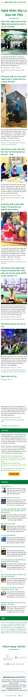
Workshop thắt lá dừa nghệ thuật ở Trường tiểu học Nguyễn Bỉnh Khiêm (12, 206)
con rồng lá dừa (14, 448)
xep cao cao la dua (6, 622)
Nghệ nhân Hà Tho (9, 376)
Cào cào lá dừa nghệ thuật (8, 535)
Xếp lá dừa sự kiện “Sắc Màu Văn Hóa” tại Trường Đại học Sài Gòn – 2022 (13, 151)
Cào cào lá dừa (6, 370)
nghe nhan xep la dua (11, 627)
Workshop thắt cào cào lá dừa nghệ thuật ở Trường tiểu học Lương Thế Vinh (13, 79)
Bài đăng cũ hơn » (16, 425)
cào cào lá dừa (5, 448)
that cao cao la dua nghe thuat (10, 142)
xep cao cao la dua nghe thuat (8, 624)
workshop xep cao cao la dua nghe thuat (13, 632)
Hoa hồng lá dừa (7, 319)
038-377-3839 (14, 474)
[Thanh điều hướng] (2, 2)
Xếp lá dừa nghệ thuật (18, 319)
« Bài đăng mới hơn (6, 425)
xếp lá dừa (24, 438)
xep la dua (16, 629)
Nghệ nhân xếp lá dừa (8, 70)
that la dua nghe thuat (8, 261)
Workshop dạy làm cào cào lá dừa (10, 497)
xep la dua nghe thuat (18, 622)
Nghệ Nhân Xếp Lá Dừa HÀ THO (15, 2)
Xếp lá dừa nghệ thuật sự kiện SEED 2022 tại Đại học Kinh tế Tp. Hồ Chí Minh (13, 24)
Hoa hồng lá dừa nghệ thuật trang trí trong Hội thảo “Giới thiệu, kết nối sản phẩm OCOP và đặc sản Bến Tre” (13, 510)
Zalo (21, 695)
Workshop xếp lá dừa (6, 371)
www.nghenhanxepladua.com (14, 686)
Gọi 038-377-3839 (11, 695)
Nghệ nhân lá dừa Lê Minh (8, 524)
